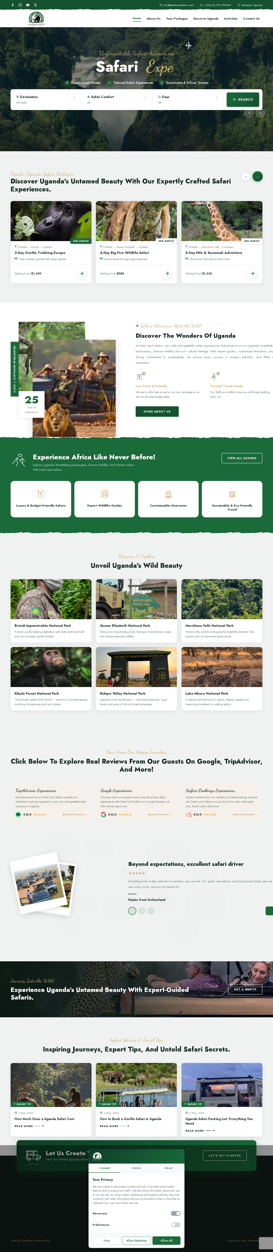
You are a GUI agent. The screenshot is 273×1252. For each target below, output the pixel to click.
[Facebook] (13, 5)
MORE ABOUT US (157, 412)
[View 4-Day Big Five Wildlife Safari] (167, 273)
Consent (104, 1168)
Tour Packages (177, 18)
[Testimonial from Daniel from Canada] (151, 911)
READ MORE (24, 1126)
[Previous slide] (249, 113)
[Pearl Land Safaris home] (37, 19)
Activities (231, 18)
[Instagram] (20, 5)
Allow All (166, 1241)
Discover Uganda (205, 18)
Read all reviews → (75, 814)
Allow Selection (137, 1241)
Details (136, 1168)
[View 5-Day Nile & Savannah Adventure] (252, 273)
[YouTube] (28, 5)
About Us (153, 18)
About (168, 1168)
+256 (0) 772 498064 (217, 5)
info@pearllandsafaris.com (179, 5)
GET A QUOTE (245, 989)
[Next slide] (260, 113)
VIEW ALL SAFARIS (241, 458)
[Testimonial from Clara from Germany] (141, 911)
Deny (107, 1241)
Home (137, 18)
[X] (35, 5)
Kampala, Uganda (252, 5)
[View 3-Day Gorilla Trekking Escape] (82, 273)
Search (245, 99)
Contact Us (251, 18)
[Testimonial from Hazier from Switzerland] (132, 911)
